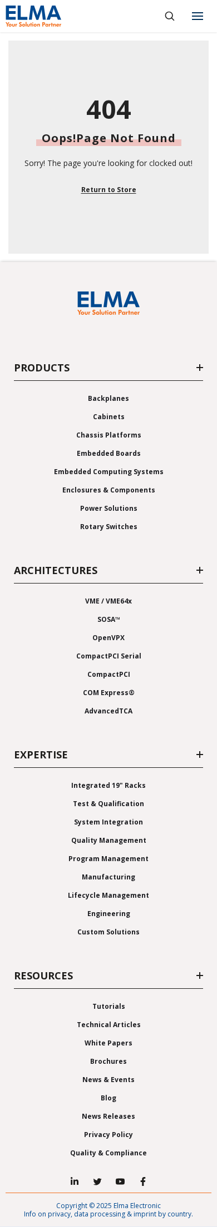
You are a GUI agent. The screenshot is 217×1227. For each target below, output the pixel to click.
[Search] (170, 16)
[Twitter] (97, 1181)
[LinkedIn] (74, 1181)
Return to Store (108, 189)
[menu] (197, 16)
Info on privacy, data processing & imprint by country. (108, 1214)
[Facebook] (143, 1181)
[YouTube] (120, 1181)
